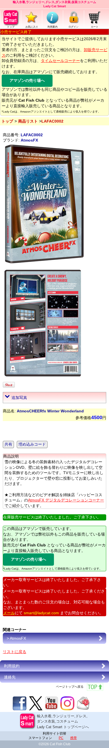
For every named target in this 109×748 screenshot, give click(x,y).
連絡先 (10, 677)
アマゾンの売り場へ (27, 80)
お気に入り (31, 26)
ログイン (73, 26)
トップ (11, 26)
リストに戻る (14, 651)
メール (9, 613)
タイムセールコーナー (60, 60)
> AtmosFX (16, 638)
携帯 (73, 738)
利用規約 (12, 666)
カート (94, 26)
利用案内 (53, 26)
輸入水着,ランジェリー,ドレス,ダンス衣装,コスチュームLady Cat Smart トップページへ (63, 721)
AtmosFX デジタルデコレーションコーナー (66, 500)
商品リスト (28, 121)
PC (61, 738)
